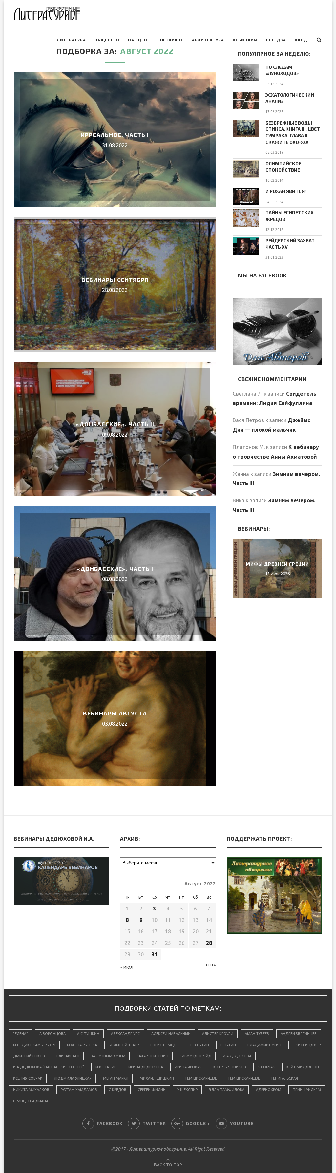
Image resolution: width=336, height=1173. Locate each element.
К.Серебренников (229, 1067)
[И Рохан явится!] (246, 196)
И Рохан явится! (285, 191)
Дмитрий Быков (29, 1056)
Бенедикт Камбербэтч (34, 1045)
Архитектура (208, 39)
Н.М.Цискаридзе (201, 1078)
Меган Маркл (115, 1078)
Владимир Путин (264, 1045)
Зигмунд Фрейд (195, 1056)
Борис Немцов (164, 1045)
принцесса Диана (30, 1101)
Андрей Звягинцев (299, 1034)
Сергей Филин (152, 1090)
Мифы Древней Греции (277, 564)
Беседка (276, 39)
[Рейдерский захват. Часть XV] (246, 246)
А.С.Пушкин (88, 1034)
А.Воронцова (52, 1034)
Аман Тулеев (257, 1034)
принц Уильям (307, 1090)
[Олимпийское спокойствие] (246, 169)
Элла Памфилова (226, 1090)
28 (209, 943)
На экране (170, 39)
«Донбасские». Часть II (115, 424)
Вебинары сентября (115, 279)
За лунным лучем (108, 1056)
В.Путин (228, 1045)
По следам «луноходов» (282, 70)
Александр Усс (125, 1034)
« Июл (126, 967)
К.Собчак (266, 1067)
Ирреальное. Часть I (115, 134)
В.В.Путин (199, 1045)
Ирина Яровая (188, 1067)
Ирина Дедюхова (145, 1067)
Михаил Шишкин (157, 1078)
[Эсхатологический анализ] (246, 100)
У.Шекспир (187, 1090)
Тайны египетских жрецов (289, 216)
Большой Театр (124, 1045)
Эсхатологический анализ (289, 98)
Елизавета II (67, 1056)
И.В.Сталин (106, 1067)
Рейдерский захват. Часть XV (290, 244)
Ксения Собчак (27, 1078)
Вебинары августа (115, 713)
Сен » (211, 965)
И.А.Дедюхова (237, 1056)
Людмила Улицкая (73, 1078)
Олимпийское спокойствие (283, 167)
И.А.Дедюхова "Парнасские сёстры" (48, 1067)
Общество (106, 39)
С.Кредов (117, 1090)
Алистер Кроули (217, 1034)
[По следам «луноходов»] (246, 72)
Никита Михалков (31, 1090)
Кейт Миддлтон (302, 1067)
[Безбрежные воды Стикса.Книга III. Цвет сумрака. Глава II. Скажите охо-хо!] (246, 128)
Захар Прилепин (152, 1056)
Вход (301, 39)
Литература (71, 39)
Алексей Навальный (171, 1034)
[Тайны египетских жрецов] (246, 218)
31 (155, 954)
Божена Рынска (82, 1045)
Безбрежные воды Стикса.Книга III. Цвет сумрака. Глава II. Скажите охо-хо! (292, 132)
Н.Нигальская (284, 1078)
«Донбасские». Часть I (115, 568)
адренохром (268, 1090)
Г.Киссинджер (307, 1045)
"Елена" (20, 1034)
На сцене (139, 39)
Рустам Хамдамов (79, 1090)
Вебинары (245, 39)
